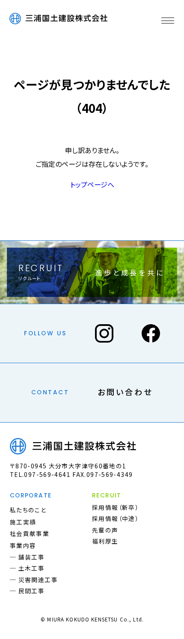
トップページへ (92, 184)
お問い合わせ (125, 391)
